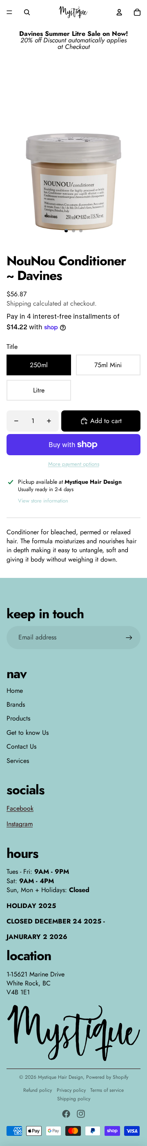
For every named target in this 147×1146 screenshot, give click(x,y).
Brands (16, 704)
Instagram (20, 824)
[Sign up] (129, 637)
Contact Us (21, 746)
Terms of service (107, 1090)
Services (18, 760)
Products (18, 718)
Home (15, 690)
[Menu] (9, 12)
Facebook (20, 808)
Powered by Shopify (107, 1077)
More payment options (73, 464)
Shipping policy (73, 1098)
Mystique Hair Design (60, 1077)
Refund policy (37, 1090)
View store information (43, 501)
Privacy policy (71, 1090)
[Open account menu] (119, 12)
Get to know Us (28, 732)
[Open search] (27, 12)
